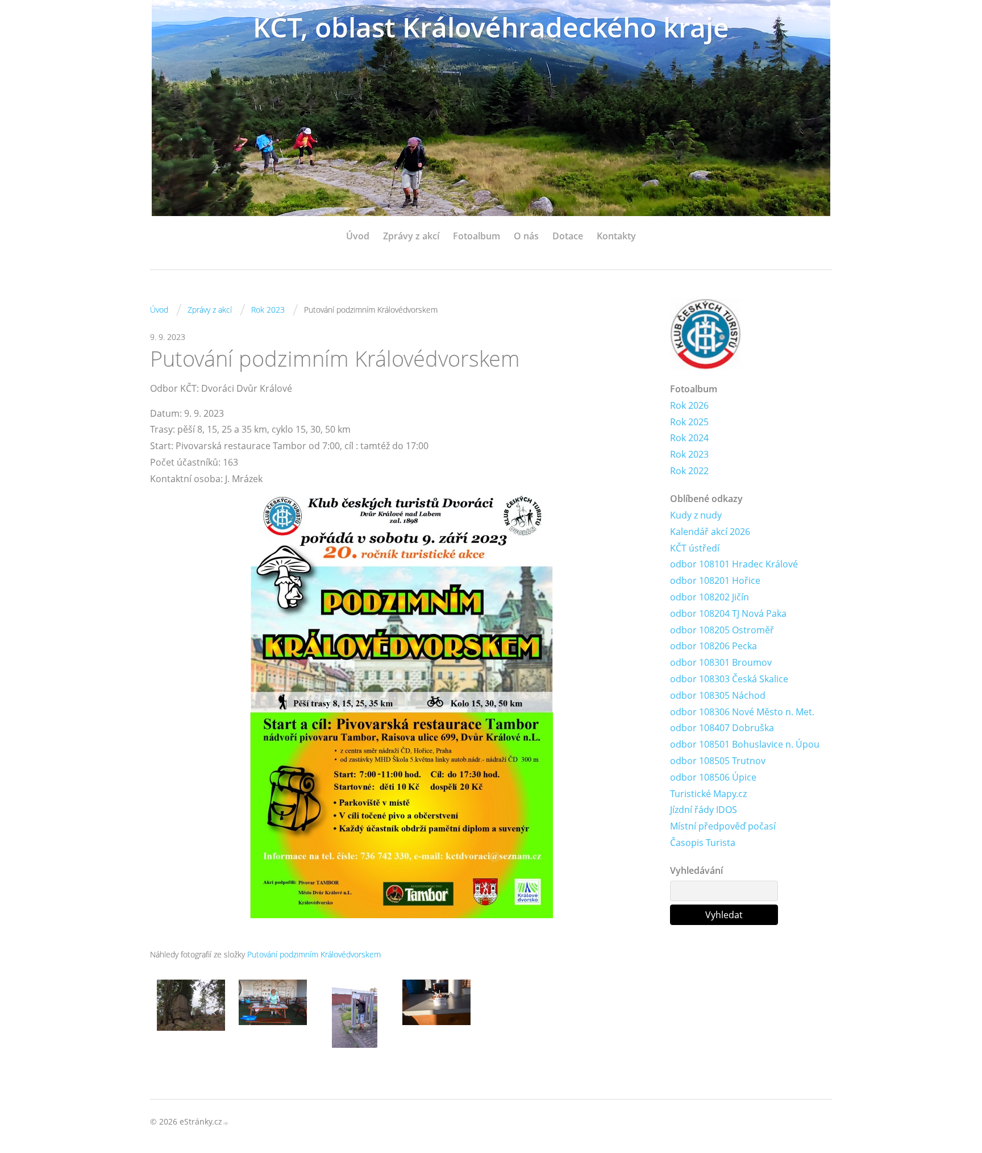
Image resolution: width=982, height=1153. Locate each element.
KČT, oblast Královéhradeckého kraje (491, 27)
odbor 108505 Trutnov (717, 760)
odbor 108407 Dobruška (722, 727)
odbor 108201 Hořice (715, 580)
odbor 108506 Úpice (713, 777)
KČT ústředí (694, 548)
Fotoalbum (476, 236)
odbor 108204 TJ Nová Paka (728, 613)
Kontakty (616, 236)
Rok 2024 (689, 438)
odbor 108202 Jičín (709, 597)
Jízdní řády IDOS (703, 809)
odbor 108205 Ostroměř (722, 630)
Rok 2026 (689, 405)
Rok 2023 (268, 309)
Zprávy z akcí (411, 236)
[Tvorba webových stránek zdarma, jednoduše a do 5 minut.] (226, 1122)
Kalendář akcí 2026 (710, 531)
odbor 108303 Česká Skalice (729, 679)
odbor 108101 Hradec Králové (734, 564)
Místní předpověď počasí (723, 826)
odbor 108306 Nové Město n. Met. (742, 712)
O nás (526, 236)
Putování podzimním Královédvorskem (314, 954)
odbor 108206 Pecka (713, 646)
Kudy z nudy (696, 515)
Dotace (567, 236)
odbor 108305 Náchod (717, 695)
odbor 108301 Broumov (721, 662)
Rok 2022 (689, 470)
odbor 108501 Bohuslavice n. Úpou (744, 744)
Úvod (357, 236)
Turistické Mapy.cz (708, 793)
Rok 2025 (689, 422)
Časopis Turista (702, 842)
